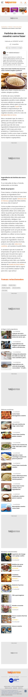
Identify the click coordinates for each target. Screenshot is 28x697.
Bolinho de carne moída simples (17, 565)
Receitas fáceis (12, 285)
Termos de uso (8, 688)
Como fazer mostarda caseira (19, 466)
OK (25, 691)
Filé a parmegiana (18, 595)
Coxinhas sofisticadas (16, 575)
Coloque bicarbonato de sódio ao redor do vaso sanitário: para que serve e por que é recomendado (19, 356)
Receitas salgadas (6, 287)
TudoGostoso (4, 27)
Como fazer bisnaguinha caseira (19, 415)
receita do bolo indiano (16, 264)
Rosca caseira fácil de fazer (19, 616)
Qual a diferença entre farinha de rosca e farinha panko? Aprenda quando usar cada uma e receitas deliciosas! (19, 477)
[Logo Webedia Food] (14, 680)
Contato (20, 688)
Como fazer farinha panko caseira (18, 435)
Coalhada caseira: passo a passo (18, 497)
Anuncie (15, 688)
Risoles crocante (17, 605)
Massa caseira (17, 626)
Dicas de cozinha (18, 27)
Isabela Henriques (14, 52)
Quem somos (7, 686)
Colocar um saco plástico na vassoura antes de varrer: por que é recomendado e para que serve (19, 335)
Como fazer (4, 290)
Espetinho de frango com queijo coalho (18, 555)
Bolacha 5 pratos (17, 585)
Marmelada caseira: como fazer (18, 507)
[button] (25, 11)
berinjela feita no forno (8, 115)
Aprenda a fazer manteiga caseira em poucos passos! (19, 456)
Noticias (10, 27)
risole (17, 106)
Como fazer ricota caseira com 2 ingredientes (18, 487)
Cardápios (4, 285)
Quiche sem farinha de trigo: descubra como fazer (19, 446)
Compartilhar (15, 44)
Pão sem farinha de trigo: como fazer (18, 425)
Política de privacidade (17, 686)
